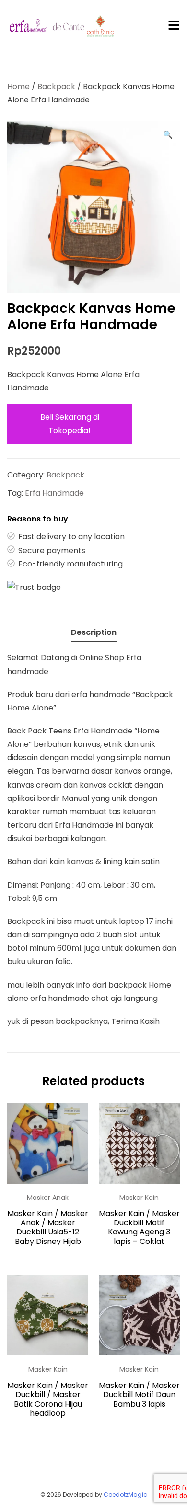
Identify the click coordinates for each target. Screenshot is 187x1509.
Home (18, 86)
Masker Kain (139, 1197)
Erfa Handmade (54, 493)
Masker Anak (48, 1197)
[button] (168, 135)
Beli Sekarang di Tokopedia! (69, 423)
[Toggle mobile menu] (174, 26)
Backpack (56, 86)
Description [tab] (94, 632)
